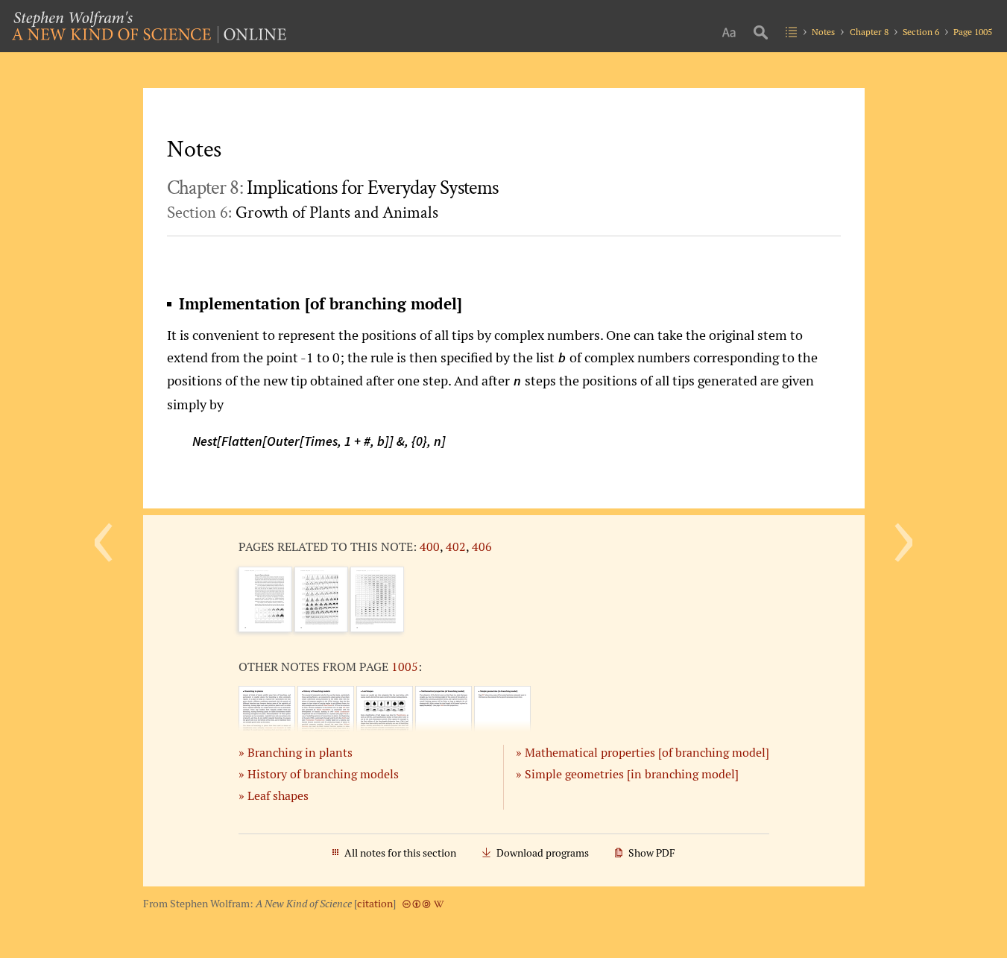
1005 (404, 666)
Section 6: (302, 212)
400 (430, 546)
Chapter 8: (333, 187)
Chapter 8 (869, 31)
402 (456, 546)
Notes (823, 31)
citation (375, 903)
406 (482, 546)
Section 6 (921, 31)
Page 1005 (972, 31)
